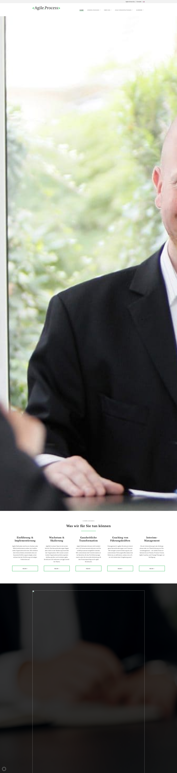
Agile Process (46, 8)
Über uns (107, 10)
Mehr (25, 568)
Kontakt (139, 1)
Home (82, 10)
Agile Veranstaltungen (123, 10)
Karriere (139, 10)
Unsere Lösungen (93, 10)
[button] (4, 769)
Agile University (130, 1)
